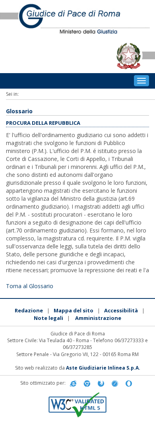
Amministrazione (98, 318)
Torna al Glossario (29, 286)
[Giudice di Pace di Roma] (77, 19)
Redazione (29, 310)
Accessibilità (121, 310)
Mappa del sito (73, 310)
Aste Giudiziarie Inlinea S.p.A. (103, 367)
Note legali (48, 318)
